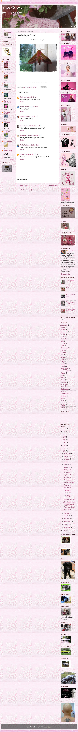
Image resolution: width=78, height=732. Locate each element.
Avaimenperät (64, 332)
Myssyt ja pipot (64, 369)
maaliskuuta (67, 522)
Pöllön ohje (64, 385)
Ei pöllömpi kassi (70, 281)
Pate (62, 376)
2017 (64, 437)
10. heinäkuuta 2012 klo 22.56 (31, 145)
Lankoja (63, 362)
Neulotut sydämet (65, 371)
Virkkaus (63, 408)
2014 (64, 446)
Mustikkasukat (67, 480)
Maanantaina (67, 490)
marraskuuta (67, 456)
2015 (64, 443)
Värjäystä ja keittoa (69, 505)
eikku (21, 107)
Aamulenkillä (67, 488)
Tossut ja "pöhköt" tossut (70, 296)
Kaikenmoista (67, 485)
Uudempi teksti (22, 186)
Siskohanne (23, 126)
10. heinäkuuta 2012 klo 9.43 (30, 116)
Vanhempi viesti (52, 186)
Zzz (21, 97)
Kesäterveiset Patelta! (69, 507)
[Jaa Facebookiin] (44, 87)
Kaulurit (63, 343)
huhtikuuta (67, 519)
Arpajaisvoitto (64, 325)
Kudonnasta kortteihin (7, 62)
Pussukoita (63, 382)
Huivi (62, 337)
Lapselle (63, 366)
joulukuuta (67, 454)
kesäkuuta (67, 513)
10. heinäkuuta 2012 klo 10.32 (33, 126)
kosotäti (22, 155)
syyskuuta (67, 462)
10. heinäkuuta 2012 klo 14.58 (34, 136)
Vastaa (22, 102)
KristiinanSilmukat (8, 83)
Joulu (62, 341)
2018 (64, 434)
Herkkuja (63, 334)
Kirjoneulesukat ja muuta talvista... (70, 310)
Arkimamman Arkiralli (7, 131)
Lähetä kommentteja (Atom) (27, 190)
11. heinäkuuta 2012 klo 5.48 (31, 155)
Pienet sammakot (68, 478)
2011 (64, 531)
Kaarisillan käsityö (8, 31)
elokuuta (66, 465)
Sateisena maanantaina (69, 483)
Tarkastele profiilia (65, 274)
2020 (64, 429)
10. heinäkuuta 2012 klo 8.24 (29, 97)
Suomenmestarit (64, 394)
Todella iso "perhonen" (69, 500)
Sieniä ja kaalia (67, 493)
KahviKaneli (23, 136)
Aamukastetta (67, 510)
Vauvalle (63, 405)
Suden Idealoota (8, 142)
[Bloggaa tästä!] (42, 87)
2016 (64, 440)
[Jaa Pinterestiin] (45, 87)
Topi (62, 398)
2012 (64, 451)
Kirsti (21, 116)
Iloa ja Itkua (64, 339)
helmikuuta (67, 524)
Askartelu (63, 330)
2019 (64, 432)
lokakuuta (67, 459)
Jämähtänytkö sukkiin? (69, 502)
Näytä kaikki (12, 159)
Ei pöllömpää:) (67, 475)
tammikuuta (67, 527)
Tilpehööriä (63, 396)
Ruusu (62, 387)
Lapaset (63, 364)
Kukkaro (63, 357)
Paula (21, 145)
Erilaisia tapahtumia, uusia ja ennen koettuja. (9, 73)
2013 (64, 448)
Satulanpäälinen (65, 389)
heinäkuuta (67, 468)
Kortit (62, 355)
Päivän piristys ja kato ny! (70, 303)
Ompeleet (63, 373)
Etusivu (37, 186)
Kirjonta (63, 350)
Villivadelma (67, 472)
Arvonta (68, 288)
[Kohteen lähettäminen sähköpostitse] (41, 87)
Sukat (62, 392)
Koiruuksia (63, 353)
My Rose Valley (8, 151)
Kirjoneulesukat (64, 348)
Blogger (49, 727)
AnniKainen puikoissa (7, 112)
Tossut (62, 401)
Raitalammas (7, 92)
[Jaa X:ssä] (43, 87)
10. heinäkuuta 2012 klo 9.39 (30, 107)
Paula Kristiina (12, 8)
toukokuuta (67, 516)
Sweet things (7, 122)
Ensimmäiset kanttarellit (67, 496)
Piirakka (63, 380)
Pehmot (62, 378)
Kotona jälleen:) (68, 470)
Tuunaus (63, 403)
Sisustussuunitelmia (10, 33)
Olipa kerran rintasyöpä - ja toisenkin (7, 102)
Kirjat (62, 346)
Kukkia (62, 360)
